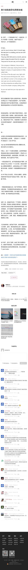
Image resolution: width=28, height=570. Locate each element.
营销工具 (16, 544)
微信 (10, 269)
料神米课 (22, 542)
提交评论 (24, 363)
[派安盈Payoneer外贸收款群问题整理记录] (20, 313)
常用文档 (10, 538)
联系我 (3, 540)
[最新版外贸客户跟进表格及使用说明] (7, 329)
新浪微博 (14, 269)
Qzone (21, 269)
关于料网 (4, 538)
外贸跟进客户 (11, 272)
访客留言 (4, 544)
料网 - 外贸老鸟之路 (13, 2)
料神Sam (8, 284)
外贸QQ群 (10, 542)
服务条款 (4, 542)
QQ (18, 269)
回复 (19, 375)
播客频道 (16, 542)
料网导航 (16, 538)
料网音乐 (16, 540)
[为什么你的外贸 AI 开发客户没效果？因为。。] (7, 313)
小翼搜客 (22, 540)
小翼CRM (22, 538)
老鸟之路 (10, 544)
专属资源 (10, 540)
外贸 (2, 6)
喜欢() (14, 277)
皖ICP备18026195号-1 (14, 562)
